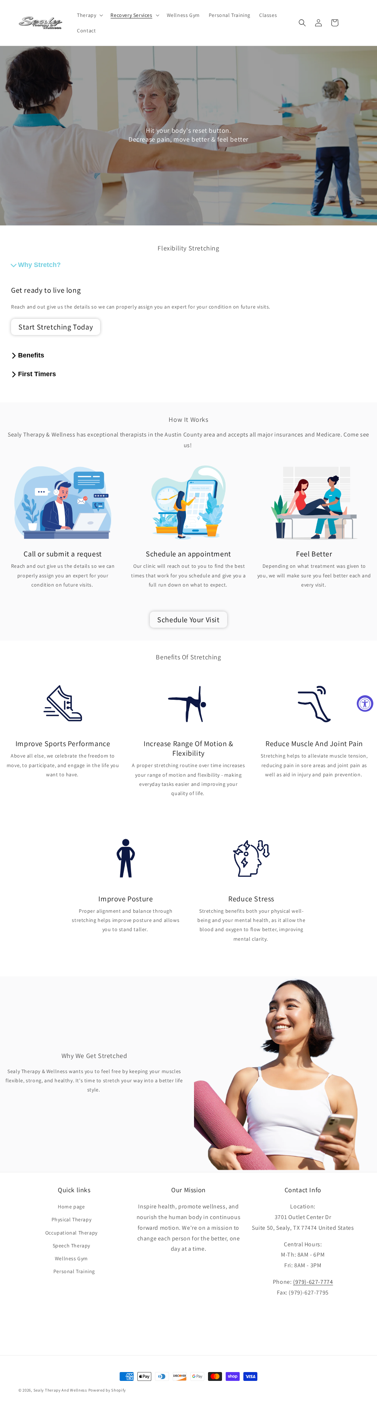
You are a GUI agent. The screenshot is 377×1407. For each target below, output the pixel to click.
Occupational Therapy (71, 1232)
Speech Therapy (71, 1245)
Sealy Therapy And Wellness (60, 1390)
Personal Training (74, 1271)
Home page (71, 1206)
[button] (89, 15)
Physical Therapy (72, 1219)
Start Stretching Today (55, 327)
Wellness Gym (71, 1258)
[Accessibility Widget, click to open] (365, 703)
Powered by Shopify (107, 1390)
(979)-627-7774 (313, 1282)
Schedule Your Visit (188, 619)
